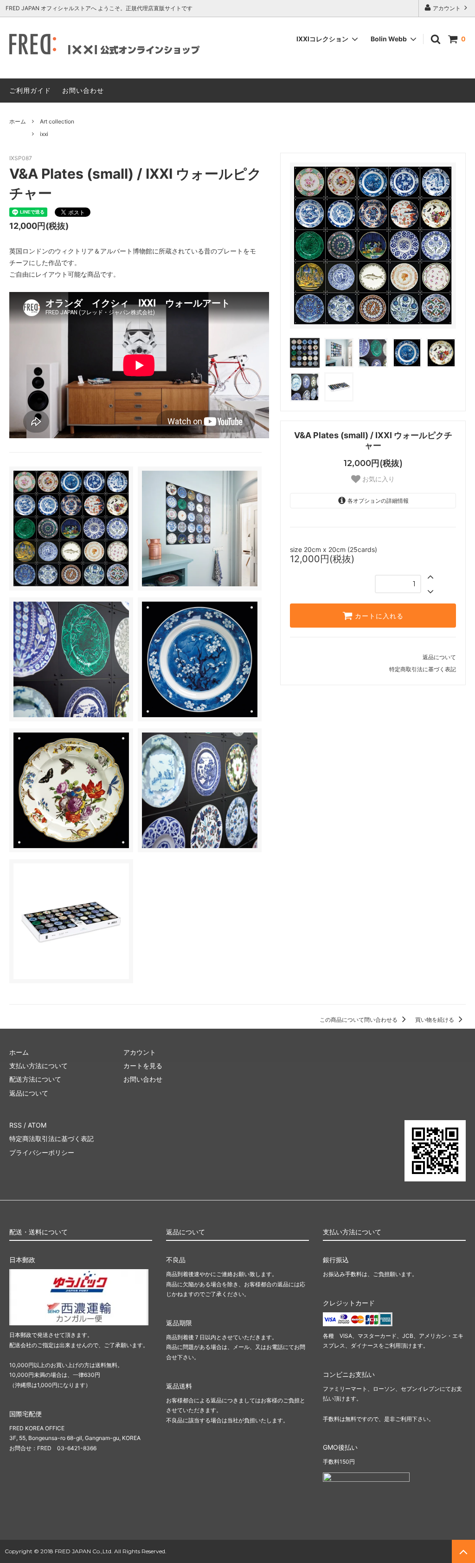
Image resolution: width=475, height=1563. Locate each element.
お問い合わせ (83, 90)
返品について (439, 657)
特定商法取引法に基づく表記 (51, 1138)
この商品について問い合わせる (359, 1019)
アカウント (446, 8)
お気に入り (377, 479)
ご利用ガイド (30, 90)
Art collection (57, 121)
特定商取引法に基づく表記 (422, 669)
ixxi (44, 133)
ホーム (17, 121)
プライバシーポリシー (41, 1152)
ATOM (37, 1125)
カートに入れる (378, 615)
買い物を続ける (435, 1019)
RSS (15, 1125)
